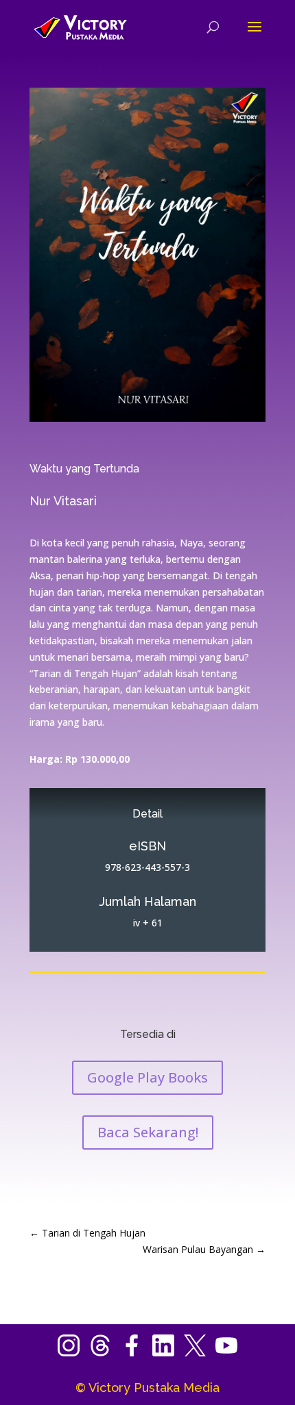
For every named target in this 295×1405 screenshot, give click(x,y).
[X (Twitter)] (199, 1352)
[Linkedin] (168, 1352)
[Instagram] (73, 1352)
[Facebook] (136, 1352)
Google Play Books (147, 1077)
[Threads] (105, 1352)
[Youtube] (226, 1352)
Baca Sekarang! (147, 1132)
